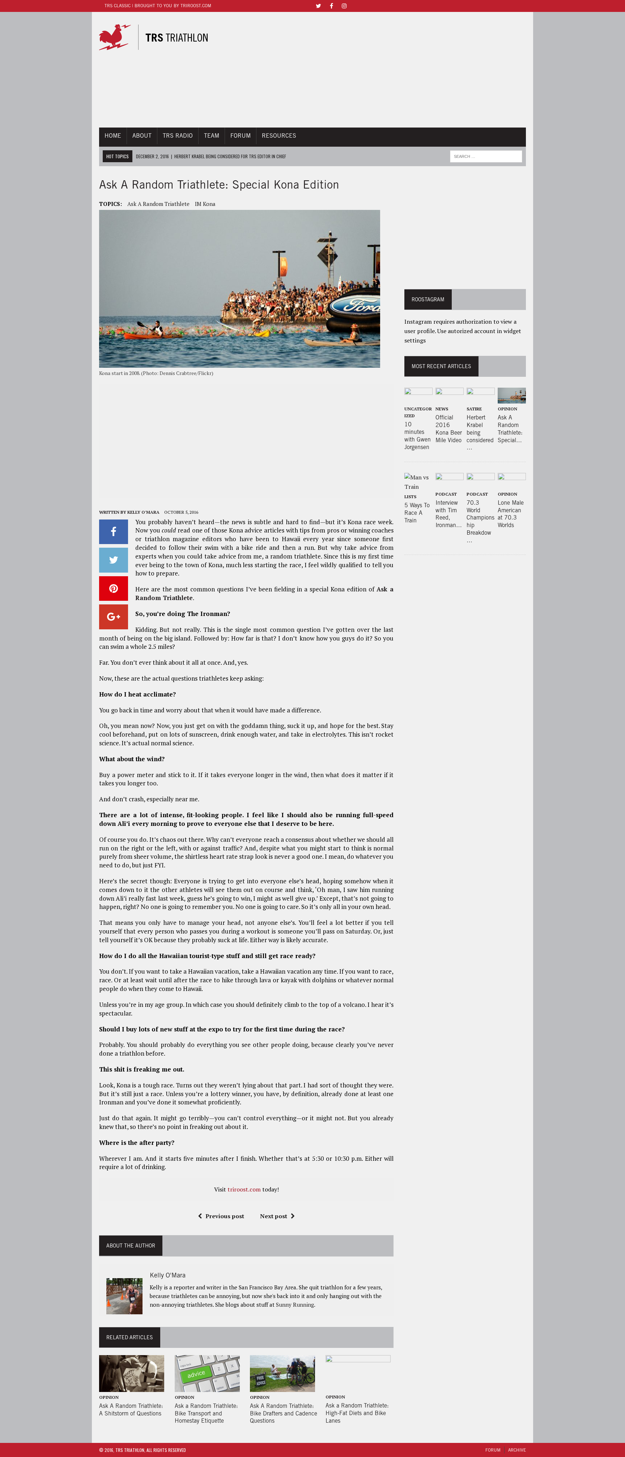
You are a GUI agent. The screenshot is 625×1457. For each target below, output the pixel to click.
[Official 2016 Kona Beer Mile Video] (449, 398)
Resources (279, 135)
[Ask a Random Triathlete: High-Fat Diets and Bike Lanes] (358, 1387)
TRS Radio (178, 135)
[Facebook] (331, 5)
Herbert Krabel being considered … (480, 432)
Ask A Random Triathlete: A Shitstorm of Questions (131, 1409)
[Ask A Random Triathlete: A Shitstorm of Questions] (131, 1387)
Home (113, 135)
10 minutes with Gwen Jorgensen (417, 435)
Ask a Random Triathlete (158, 203)
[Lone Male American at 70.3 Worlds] (512, 484)
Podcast (446, 494)
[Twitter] (318, 5)
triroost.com (244, 1189)
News (441, 408)
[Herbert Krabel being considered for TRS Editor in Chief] (481, 398)
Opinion (109, 1397)
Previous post (224, 1216)
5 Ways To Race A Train (417, 513)
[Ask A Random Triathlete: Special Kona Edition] (512, 398)
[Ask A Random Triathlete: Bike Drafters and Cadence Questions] (282, 1387)
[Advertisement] (378, 69)
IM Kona (205, 203)
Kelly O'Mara (143, 512)
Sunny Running (295, 1304)
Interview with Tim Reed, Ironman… (448, 514)
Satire (474, 408)
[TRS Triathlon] (160, 37)
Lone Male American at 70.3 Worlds (511, 514)
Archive (517, 1450)
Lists (410, 496)
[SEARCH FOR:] (486, 155)
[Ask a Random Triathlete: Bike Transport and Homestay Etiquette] (207, 1387)
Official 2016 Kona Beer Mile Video (448, 428)
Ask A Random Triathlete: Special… (510, 428)
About (142, 135)
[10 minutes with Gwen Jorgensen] (418, 398)
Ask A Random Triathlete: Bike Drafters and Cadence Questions (283, 1413)
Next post (273, 1216)
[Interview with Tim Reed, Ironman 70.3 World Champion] (449, 484)
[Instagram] (344, 5)
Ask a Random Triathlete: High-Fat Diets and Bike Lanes (357, 1413)
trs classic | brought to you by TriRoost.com (158, 5)
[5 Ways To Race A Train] (418, 487)
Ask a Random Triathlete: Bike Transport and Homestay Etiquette (206, 1413)
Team (211, 135)
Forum (240, 135)
